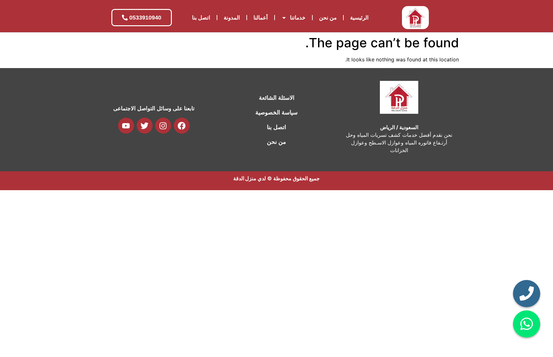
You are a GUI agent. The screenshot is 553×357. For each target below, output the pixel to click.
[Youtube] (126, 126)
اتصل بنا (201, 17)
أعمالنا (260, 17)
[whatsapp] (526, 324)
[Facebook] (182, 126)
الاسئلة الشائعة (276, 98)
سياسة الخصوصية (276, 112)
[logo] (415, 17)
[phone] (526, 293)
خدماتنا (298, 17)
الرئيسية (359, 17)
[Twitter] (145, 126)
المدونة (232, 17)
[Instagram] (163, 126)
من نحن (328, 17)
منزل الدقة (244, 178)
